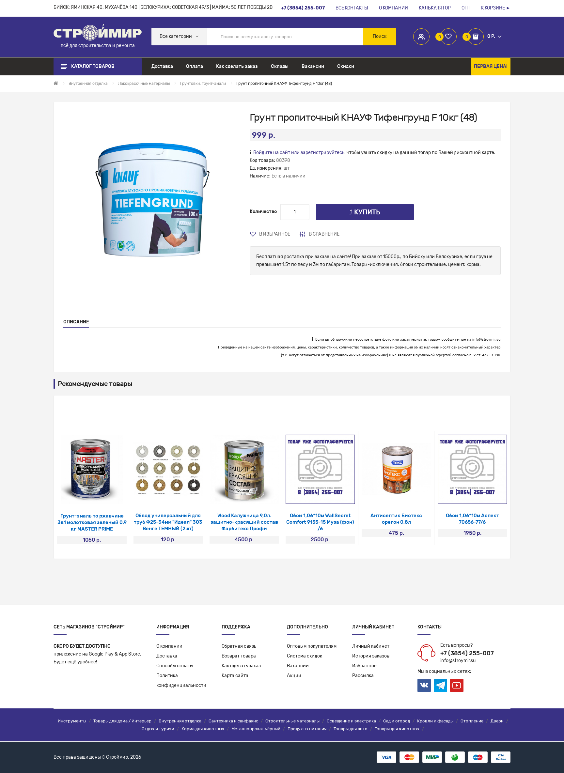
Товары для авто (351, 728)
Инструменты (72, 721)
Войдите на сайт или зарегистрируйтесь (298, 152)
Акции (294, 675)
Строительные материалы (292, 721)
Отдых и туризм (158, 728)
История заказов (370, 656)
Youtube (456, 685)
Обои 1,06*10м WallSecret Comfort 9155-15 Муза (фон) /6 (320, 522)
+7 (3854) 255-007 (467, 653)
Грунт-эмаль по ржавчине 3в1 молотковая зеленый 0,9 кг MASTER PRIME (92, 522)
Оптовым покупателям (312, 646)
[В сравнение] (101, 496)
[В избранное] (83, 496)
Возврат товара (239, 656)
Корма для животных (202, 728)
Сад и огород (396, 721)
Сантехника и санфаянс (233, 721)
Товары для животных (397, 728)
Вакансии (298, 666)
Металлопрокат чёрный (255, 728)
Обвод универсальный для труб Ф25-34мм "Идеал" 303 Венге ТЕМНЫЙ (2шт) (168, 522)
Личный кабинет (370, 646)
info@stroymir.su (486, 339)
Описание (76, 322)
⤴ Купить (364, 212)
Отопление (472, 721)
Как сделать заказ (241, 666)
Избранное (364, 666)
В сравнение (324, 234)
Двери (497, 721)
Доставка (166, 656)
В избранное (274, 234)
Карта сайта (235, 675)
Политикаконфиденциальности (181, 680)
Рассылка (363, 675)
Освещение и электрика (351, 721)
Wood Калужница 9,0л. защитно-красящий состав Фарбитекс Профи (244, 522)
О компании (169, 646)
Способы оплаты (174, 666)
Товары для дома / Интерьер (122, 721)
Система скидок (304, 656)
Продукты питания (307, 728)
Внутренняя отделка (180, 721)
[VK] (424, 685)
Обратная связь (239, 646)
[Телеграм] (440, 685)
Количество (263, 211)
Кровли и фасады (435, 721)
